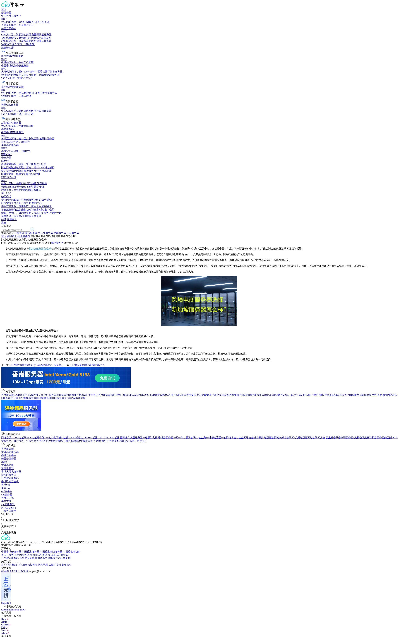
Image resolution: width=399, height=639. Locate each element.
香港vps (5, 484)
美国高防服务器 (38, 555)
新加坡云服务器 (10, 478)
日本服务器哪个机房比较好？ (88, 365)
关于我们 (6, 193)
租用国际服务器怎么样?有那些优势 (66, 398)
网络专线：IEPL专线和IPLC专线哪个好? (23, 437)
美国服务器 (7, 468)
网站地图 (43, 564)
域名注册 (6, 462)
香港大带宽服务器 (11, 471)
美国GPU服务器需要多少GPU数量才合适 (193, 394)
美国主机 (6, 501)
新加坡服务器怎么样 (40, 248)
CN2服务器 (73, 233)
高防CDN (6, 154)
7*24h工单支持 (20, 571)
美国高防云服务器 (58, 555)
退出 (3, 222)
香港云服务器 (8, 455)
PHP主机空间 (8, 507)
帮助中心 (17, 564)
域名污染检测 (29, 564)
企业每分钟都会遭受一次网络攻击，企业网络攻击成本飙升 (231, 437)
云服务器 (6, 12)
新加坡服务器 (8, 475)
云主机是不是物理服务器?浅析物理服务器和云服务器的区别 (359, 437)
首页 (3, 9)
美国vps (5, 488)
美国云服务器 (8, 458)
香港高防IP (7, 465)
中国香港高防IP (71, 551)
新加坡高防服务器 (45, 558)
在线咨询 (6, 571)
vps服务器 (6, 494)
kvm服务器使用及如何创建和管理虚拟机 (239, 394)
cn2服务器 (6, 491)
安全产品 (6, 157)
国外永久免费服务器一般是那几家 (139, 437)
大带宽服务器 (46, 233)
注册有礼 (12, 219)
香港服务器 (7, 448)
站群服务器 (60, 233)
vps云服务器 (8, 504)
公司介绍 (6, 564)
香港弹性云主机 (10, 481)
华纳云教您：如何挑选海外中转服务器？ (72, 440)
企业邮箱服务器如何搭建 (32, 398)
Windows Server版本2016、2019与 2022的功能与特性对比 (293, 394)
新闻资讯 (12, 236)
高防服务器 (7, 129)
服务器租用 (7, 47)
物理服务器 (23, 236)
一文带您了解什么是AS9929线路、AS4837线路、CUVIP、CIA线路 (83, 437)
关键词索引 (55, 564)
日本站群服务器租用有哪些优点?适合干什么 (73, 394)
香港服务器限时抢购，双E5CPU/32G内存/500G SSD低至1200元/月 (134, 394)
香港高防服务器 (10, 452)
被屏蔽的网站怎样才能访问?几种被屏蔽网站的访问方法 (294, 437)
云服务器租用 (8, 511)
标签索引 (67, 564)
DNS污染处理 (63, 558)
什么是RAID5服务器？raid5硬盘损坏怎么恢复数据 (351, 394)
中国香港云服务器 (11, 551)
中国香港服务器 (30, 551)
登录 (3, 219)
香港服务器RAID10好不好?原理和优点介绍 (24, 394)
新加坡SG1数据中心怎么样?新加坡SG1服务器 (36, 365)
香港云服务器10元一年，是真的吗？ (178, 437)
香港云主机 (7, 498)
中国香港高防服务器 (51, 551)
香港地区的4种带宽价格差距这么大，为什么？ (121, 440)
